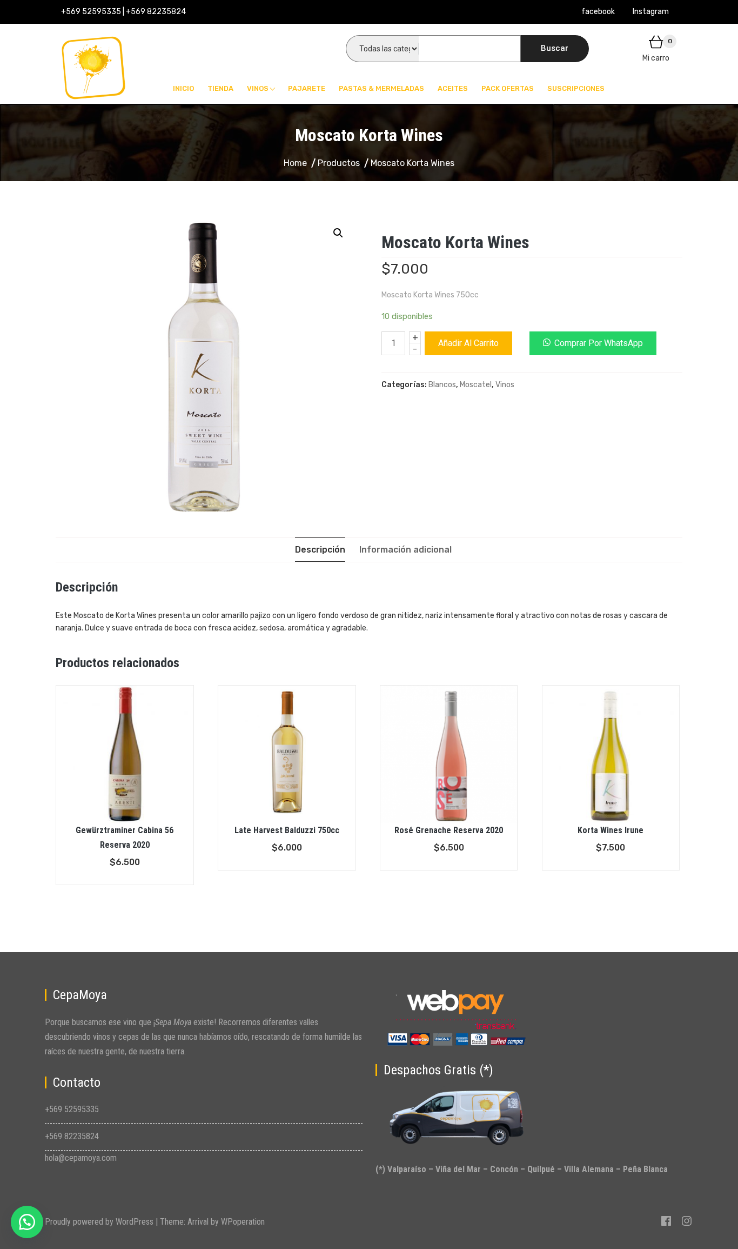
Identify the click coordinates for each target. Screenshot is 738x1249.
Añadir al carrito (468, 343)
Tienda (220, 88)
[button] (27, 1222)
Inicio (183, 88)
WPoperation (243, 1222)
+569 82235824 (72, 1136)
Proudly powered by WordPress (100, 1222)
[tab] (320, 549)
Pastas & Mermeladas (381, 88)
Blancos (442, 384)
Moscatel (476, 384)
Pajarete (306, 88)
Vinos (258, 88)
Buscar (554, 48)
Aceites (453, 88)
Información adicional (405, 549)
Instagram (651, 11)
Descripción (320, 549)
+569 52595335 (72, 1109)
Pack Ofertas (507, 88)
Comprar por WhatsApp (598, 343)
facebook (598, 11)
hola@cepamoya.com (81, 1158)
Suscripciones (576, 88)
